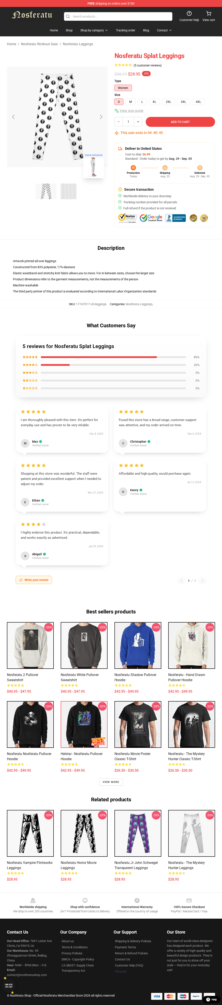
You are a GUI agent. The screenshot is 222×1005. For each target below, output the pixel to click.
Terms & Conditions (75, 947)
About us (68, 941)
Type (117, 81)
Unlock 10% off (9, 986)
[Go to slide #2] (68, 191)
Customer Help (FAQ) (129, 965)
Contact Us (122, 959)
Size (117, 95)
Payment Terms (125, 947)
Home (11, 44)
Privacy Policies (72, 953)
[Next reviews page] (202, 581)
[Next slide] (100, 116)
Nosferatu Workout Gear (39, 44)
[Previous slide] (13, 116)
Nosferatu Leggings (78, 44)
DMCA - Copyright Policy (78, 959)
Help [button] (214, 999)
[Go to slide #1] (46, 191)
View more (111, 782)
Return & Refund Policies (131, 953)
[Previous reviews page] (181, 581)
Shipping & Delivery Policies (133, 941)
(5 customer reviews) (148, 65)
